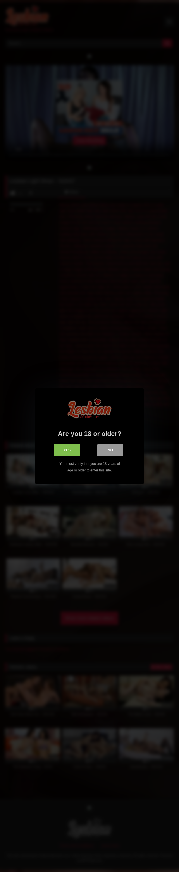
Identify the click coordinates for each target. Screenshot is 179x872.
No (110, 450)
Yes (67, 450)
